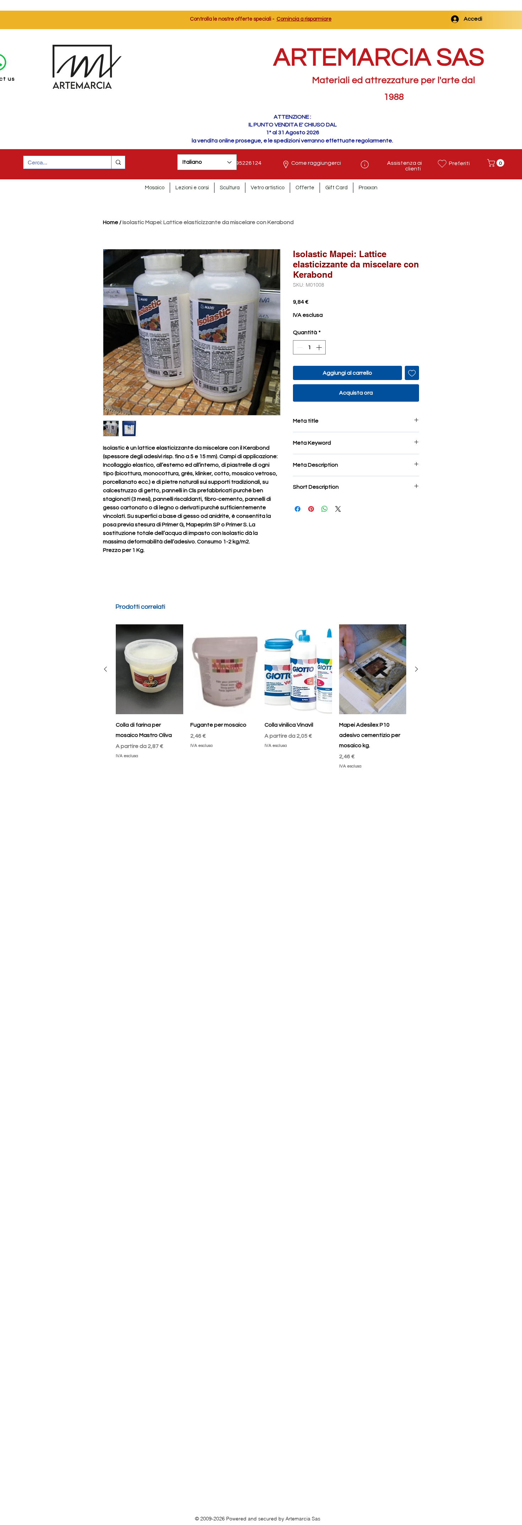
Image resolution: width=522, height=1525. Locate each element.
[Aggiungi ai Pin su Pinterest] (311, 509)
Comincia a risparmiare (304, 19)
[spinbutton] (309, 347)
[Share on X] (338, 509)
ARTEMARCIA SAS (378, 58)
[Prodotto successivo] (416, 669)
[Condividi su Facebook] (297, 509)
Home (110, 222)
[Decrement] (299, 347)
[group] (261, 697)
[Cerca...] (118, 162)
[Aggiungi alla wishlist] (412, 373)
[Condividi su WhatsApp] (324, 509)
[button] (496, 163)
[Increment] (320, 347)
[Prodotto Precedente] (105, 669)
